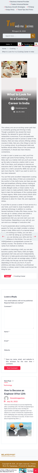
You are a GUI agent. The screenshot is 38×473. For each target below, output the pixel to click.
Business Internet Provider (19, 1)
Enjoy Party (10, 9)
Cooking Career (19, 276)
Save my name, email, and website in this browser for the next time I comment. (20, 361)
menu (8, 44)
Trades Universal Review (19, 4)
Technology (8, 385)
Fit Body (31, 7)
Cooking (19, 90)
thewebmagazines (21, 108)
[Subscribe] (36, 44)
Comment (8, 306)
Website (7, 350)
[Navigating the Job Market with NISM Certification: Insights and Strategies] (16, 470)
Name (6, 332)
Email (6, 341)
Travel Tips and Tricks (25, 9)
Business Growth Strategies (15, 7)
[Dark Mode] (19, 44)
